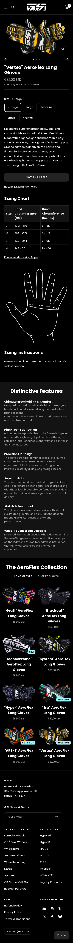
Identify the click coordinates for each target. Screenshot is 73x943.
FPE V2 (44, 849)
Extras (8, 868)
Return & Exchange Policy (20, 186)
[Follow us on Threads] (44, 917)
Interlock (45, 868)
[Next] (67, 59)
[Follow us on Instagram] (52, 909)
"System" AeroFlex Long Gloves (54, 662)
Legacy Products (51, 882)
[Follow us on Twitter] (60, 909)
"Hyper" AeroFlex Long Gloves (18, 710)
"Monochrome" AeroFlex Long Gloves (19, 664)
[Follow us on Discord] (44, 909)
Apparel (9, 875)
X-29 (43, 862)
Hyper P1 (45, 835)
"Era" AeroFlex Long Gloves (54, 710)
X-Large (13, 107)
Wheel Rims (11, 849)
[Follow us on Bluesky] (60, 917)
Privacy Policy (13, 912)
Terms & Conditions (17, 919)
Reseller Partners (15, 888)
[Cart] (67, 7)
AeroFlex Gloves (14, 855)
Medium (46, 107)
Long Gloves (23, 576)
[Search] (12, 7)
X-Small (28, 117)
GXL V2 (44, 855)
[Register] (56, 816)
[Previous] (5, 59)
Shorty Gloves (48, 576)
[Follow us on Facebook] (52, 917)
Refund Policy (13, 905)
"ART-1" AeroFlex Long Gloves (18, 753)
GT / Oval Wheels (15, 842)
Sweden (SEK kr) (16, 931)
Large (29, 107)
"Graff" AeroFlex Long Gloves (19, 613)
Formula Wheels (14, 835)
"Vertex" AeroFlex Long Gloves (54, 753)
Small (11, 117)
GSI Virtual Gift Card (17, 882)
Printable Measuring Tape (21, 257)
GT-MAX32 (47, 875)
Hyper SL (45, 842)
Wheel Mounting (15, 862)
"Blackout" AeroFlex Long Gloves (54, 616)
